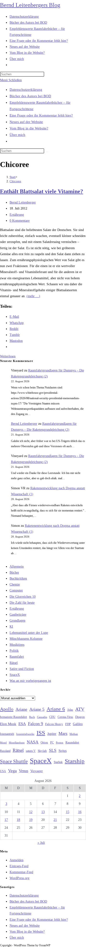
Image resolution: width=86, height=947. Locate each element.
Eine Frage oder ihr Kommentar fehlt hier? (41, 115)
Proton (59, 742)
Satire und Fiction (22, 669)
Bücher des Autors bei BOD (30, 96)
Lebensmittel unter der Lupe (29, 633)
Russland (5, 751)
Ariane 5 (36, 709)
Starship (75, 761)
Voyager (36, 771)
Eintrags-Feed (19, 866)
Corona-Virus (65, 717)
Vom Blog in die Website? (29, 128)
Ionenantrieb (7, 734)
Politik (14, 650)
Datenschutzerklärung (26, 89)
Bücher (14, 572)
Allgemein (17, 566)
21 (55, 820)
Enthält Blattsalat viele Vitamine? (41, 191)
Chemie (15, 584)
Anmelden (16, 860)
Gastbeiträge (18, 614)
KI (11, 626)
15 (67, 812)
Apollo (6, 709)
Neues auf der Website (26, 122)
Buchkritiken (18, 578)
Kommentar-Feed (21, 872)
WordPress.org (19, 878)
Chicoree (15, 181)
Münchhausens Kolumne (26, 638)
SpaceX (15, 675)
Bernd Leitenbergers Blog (30, 5)
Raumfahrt (17, 656)
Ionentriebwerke (25, 733)
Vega (12, 770)
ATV (79, 709)
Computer (16, 590)
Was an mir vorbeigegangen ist (30, 681)
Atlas (70, 709)
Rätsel (14, 663)
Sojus (63, 751)
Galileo (78, 724)
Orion (44, 742)
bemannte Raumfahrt (13, 717)
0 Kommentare (20, 220)
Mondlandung (17, 742)
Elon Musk (8, 724)
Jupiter (51, 734)
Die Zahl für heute (22, 602)
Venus (23, 771)
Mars (63, 733)
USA (3, 771)
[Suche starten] (46, 151)
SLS (52, 750)
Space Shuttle (14, 761)
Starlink (58, 762)
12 (30, 812)
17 (6, 820)
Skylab (42, 751)
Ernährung (17, 214)
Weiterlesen (8, 356)
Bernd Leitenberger (23, 202)
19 (30, 820)
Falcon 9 (35, 723)
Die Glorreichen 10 (23, 596)
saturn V (31, 751)
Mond (3, 742)
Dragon (80, 717)
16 (79, 812)
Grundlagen (17, 620)
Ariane (21, 709)
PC (52, 742)
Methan (74, 733)
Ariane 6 (56, 709)
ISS (41, 733)
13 (43, 812)
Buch (32, 717)
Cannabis (42, 717)
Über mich (17, 135)
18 (18, 820)
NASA (32, 742)
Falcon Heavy (54, 724)
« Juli (41, 843)
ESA (22, 723)
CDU (52, 717)
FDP (68, 724)
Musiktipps (17, 644)
